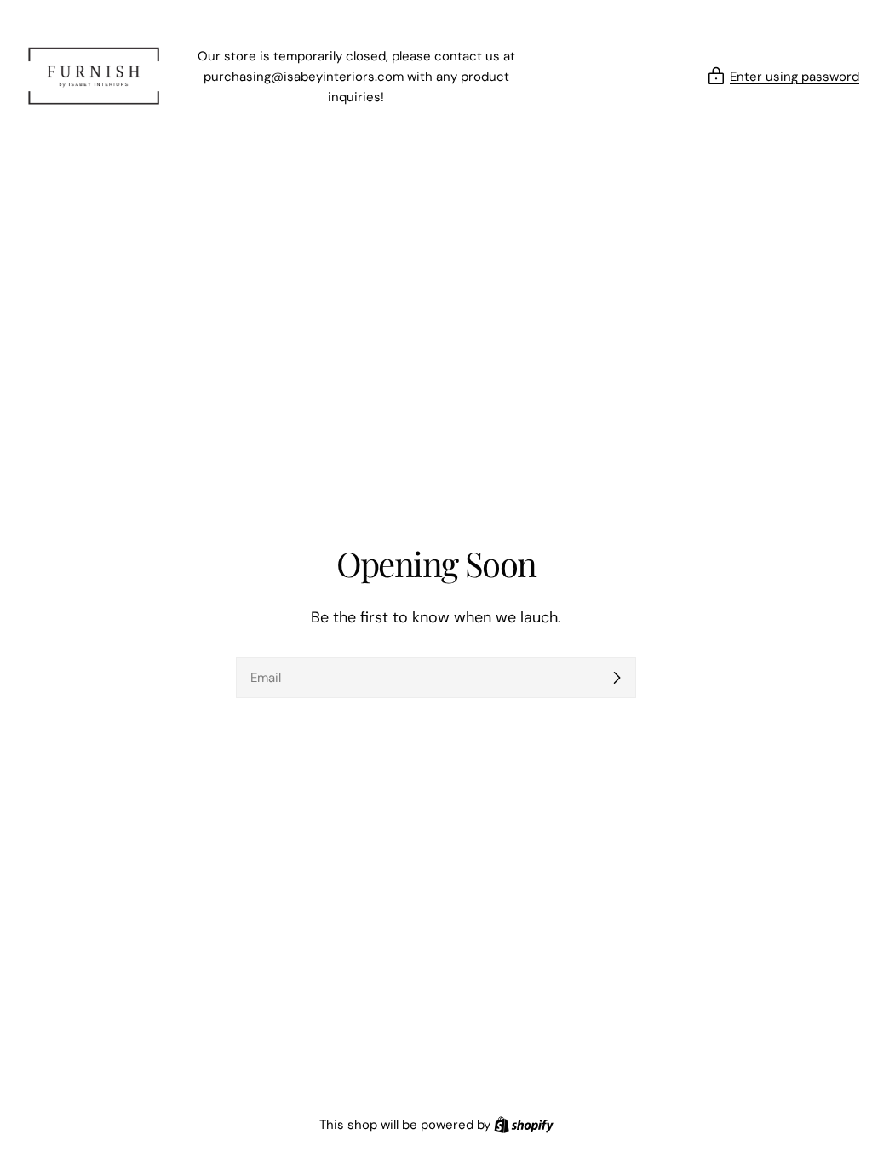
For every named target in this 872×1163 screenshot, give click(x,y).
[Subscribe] (616, 678)
